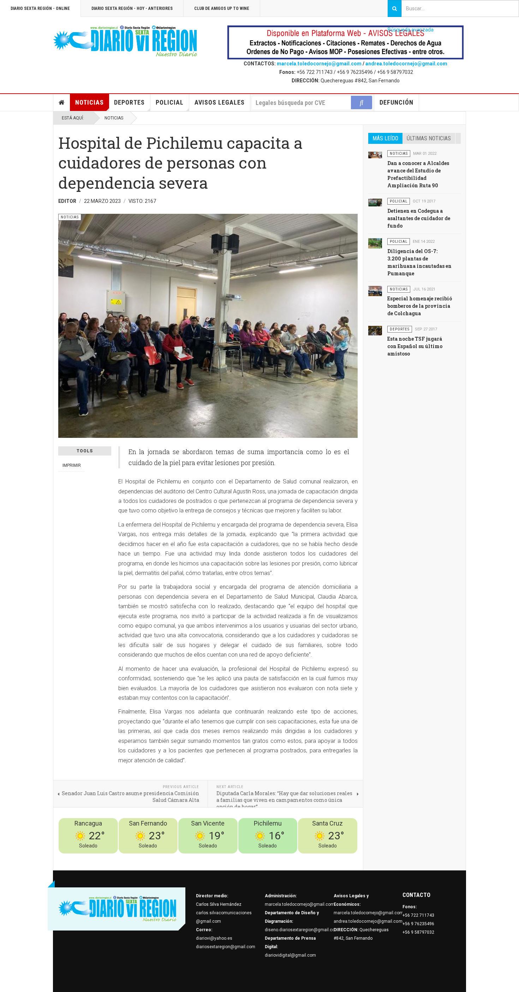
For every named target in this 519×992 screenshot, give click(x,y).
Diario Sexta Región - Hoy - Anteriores (132, 8)
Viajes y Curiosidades (304, 858)
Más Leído (385, 138)
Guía (334, 858)
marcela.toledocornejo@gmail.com (319, 63)
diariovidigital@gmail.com (290, 955)
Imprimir (71, 465)
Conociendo (233, 858)
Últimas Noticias (429, 138)
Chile (252, 858)
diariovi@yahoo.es (214, 938)
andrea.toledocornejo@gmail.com (406, 63)
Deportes (129, 102)
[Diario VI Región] (125, 41)
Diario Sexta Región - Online (40, 8)
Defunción (396, 102)
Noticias (89, 102)
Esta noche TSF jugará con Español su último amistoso (414, 346)
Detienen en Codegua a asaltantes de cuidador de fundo (418, 218)
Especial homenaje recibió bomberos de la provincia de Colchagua (419, 306)
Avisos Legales (220, 102)
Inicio (61, 102)
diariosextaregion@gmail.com (225, 946)
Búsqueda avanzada (411, 30)
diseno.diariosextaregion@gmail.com (302, 929)
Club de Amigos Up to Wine (221, 8)
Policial (170, 102)
